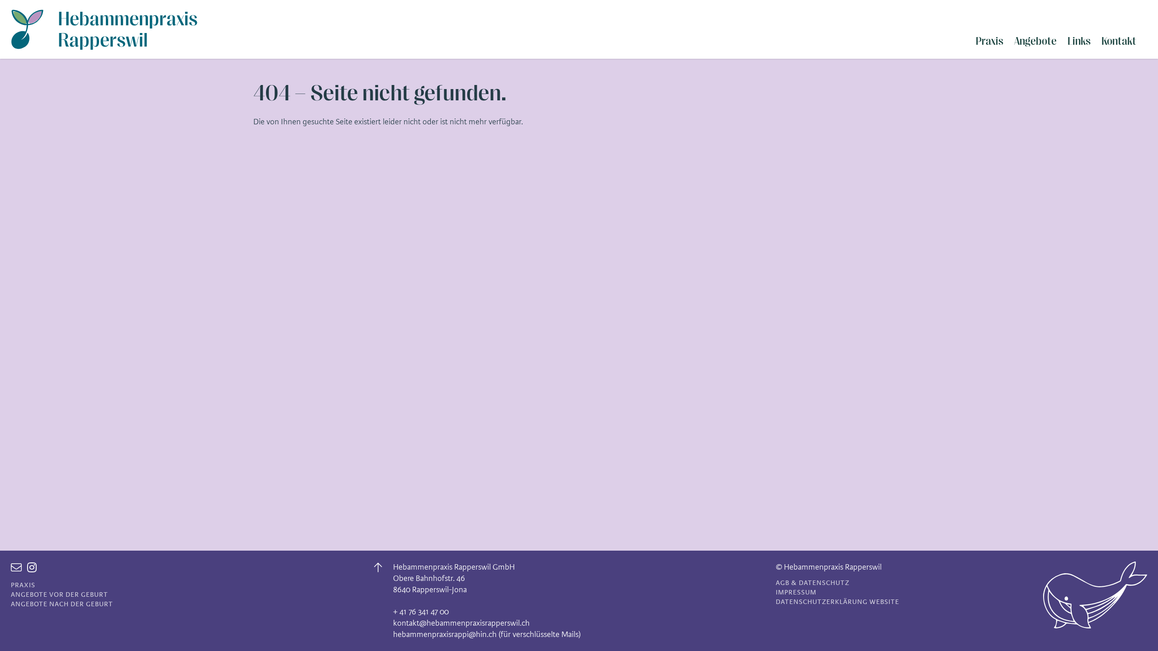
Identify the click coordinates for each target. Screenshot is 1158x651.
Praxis (989, 41)
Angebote (1035, 41)
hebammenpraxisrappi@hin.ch (445, 634)
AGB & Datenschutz (813, 583)
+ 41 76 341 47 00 (421, 612)
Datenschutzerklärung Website (837, 602)
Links (1079, 41)
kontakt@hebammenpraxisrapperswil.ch (461, 623)
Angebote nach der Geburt (62, 604)
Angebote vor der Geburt (59, 594)
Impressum (796, 592)
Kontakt (1118, 41)
